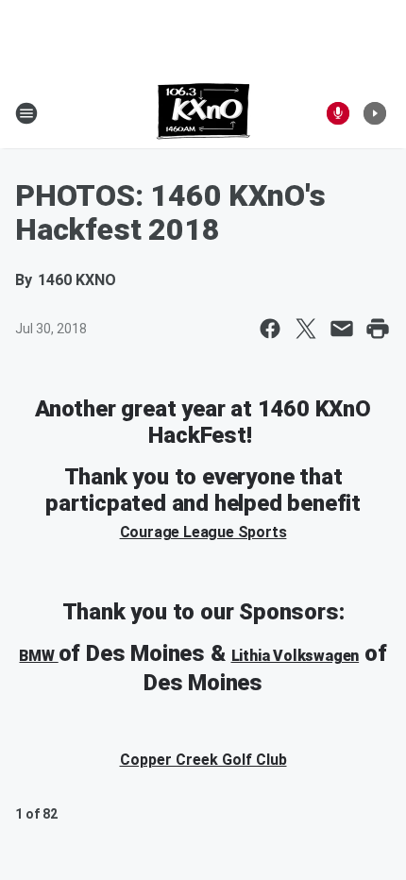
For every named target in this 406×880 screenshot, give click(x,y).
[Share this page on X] (306, 328)
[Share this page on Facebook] (270, 328)
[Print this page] (377, 328)
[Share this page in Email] (342, 328)
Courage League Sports (203, 532)
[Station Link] (203, 113)
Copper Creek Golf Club (203, 760)
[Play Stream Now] (375, 113)
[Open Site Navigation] (26, 113)
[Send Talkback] (338, 113)
